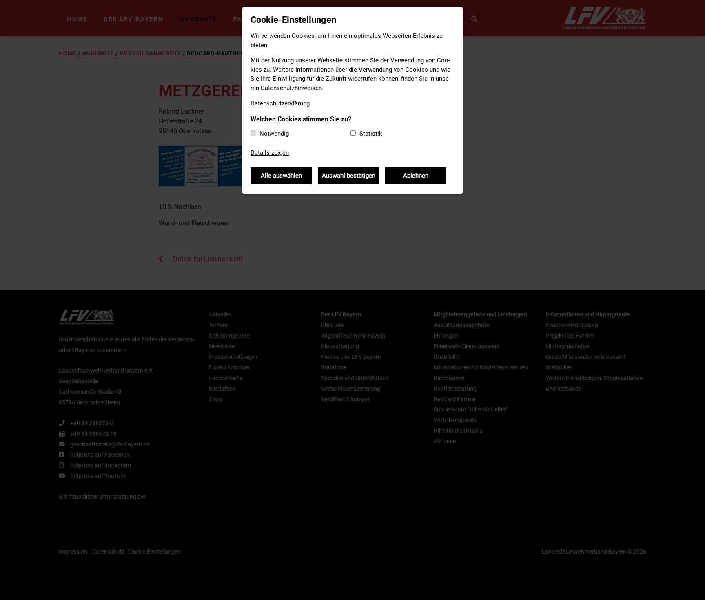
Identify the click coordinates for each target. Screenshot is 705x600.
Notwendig (274, 133)
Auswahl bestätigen (348, 175)
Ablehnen (415, 175)
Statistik (370, 133)
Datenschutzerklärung (280, 103)
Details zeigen (270, 152)
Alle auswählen (281, 175)
